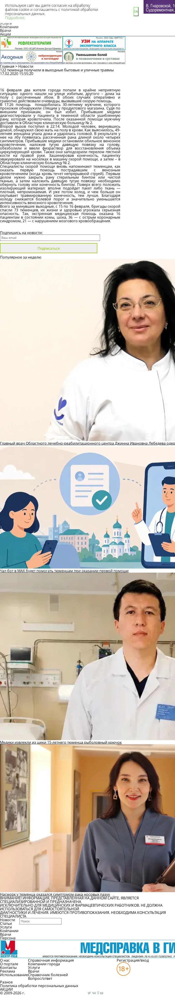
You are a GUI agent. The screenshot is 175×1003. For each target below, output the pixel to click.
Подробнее (14, 17)
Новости (25, 66)
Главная (7, 66)
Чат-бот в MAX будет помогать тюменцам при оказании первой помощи (64, 571)
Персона (7, 938)
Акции (5, 34)
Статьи (6, 923)
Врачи (5, 30)
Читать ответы (148, 84)
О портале (9, 963)
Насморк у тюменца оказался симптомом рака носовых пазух (55, 894)
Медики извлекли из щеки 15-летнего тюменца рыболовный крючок (61, 742)
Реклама (7, 971)
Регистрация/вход (133, 960)
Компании (9, 26)
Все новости (15, 226)
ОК (136, 11)
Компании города (44, 963)
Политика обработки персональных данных (39, 985)
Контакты (8, 967)
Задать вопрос (149, 75)
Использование (14, 974)
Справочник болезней (48, 974)
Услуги (6, 927)
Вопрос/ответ (40, 978)
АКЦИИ (6, 989)
